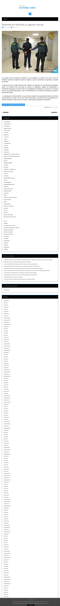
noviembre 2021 (7, 423)
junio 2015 (6, 590)
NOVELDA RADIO (7, 199)
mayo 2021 (6, 436)
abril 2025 (6, 335)
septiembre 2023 (7, 376)
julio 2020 (6, 458)
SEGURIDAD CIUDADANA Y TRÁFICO (16, 104)
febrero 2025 (6, 339)
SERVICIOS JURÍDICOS (8, 229)
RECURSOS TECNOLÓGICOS (10, 216)
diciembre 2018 (7, 499)
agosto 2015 (6, 585)
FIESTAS (5, 160)
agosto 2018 (6, 508)
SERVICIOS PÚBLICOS (8, 232)
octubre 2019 (6, 477)
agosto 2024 (6, 352)
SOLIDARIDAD (7, 240)
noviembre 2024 (7, 346)
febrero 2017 (6, 546)
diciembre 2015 (7, 577)
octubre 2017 (6, 529)
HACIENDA (6, 165)
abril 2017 (6, 542)
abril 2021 (6, 438)
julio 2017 (6, 536)
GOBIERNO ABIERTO (8, 162)
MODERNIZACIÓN (7, 191)
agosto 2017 (6, 534)
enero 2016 (6, 575)
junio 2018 (6, 512)
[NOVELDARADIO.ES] (30, 9)
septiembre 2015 (7, 583)
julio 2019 (6, 484)
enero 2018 (6, 523)
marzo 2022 (6, 415)
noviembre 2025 (7, 320)
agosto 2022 (6, 404)
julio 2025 (6, 328)
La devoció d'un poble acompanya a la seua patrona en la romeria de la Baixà (19, 279)
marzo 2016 (6, 570)
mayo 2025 (6, 333)
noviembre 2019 (7, 475)
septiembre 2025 (7, 324)
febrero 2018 (6, 521)
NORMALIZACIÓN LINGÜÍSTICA (10, 197)
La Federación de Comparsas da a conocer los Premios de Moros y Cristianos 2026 (20, 274)
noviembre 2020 (7, 449)
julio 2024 (6, 354)
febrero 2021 (6, 443)
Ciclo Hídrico (6, 137)
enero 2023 (6, 393)
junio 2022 (6, 408)
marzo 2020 (6, 467)
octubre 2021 (6, 426)
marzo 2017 (6, 544)
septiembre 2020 (7, 454)
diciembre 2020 (7, 447)
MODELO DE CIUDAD (8, 188)
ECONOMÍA (6, 150)
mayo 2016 (6, 566)
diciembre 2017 (7, 525)
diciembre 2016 (7, 551)
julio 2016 (6, 562)
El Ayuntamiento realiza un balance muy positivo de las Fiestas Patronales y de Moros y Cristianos (23, 268)
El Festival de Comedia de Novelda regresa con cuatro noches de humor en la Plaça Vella (22, 266)
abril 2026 (6, 309)
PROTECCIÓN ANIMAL (8, 214)
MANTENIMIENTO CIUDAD (9, 178)
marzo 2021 (6, 441)
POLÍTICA (6, 212)
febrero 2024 (6, 365)
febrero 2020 (6, 469)
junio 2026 (6, 305)
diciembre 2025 (7, 317)
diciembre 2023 (7, 369)
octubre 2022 (6, 400)
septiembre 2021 (7, 428)
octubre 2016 (6, 555)
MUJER (5, 195)
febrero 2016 (6, 572)
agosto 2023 (6, 378)
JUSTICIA (6, 173)
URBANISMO (6, 247)
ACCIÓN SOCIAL (7, 124)
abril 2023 (6, 387)
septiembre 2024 (7, 350)
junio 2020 (6, 460)
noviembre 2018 (7, 501)
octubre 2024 (6, 348)
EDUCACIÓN (6, 152)
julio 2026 (6, 302)
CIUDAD (5, 139)
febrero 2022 (6, 417)
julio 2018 (6, 510)
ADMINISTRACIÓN (7, 128)
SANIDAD (6, 223)
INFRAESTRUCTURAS (8, 171)
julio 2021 (6, 432)
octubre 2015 (6, 581)
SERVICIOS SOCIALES (8, 234)
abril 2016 (6, 568)
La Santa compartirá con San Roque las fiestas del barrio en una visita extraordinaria (20, 264)
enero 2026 (6, 315)
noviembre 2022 (7, 397)
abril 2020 (6, 464)
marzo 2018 (6, 518)
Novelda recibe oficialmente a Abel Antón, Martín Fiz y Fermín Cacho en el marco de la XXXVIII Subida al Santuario (26, 270)
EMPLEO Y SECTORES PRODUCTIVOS (12, 156)
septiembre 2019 (7, 480)
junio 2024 (6, 356)
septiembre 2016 (7, 557)
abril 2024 (6, 361)
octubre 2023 (6, 374)
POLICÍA (5, 210)
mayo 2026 (6, 307)
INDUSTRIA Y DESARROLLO (10, 169)
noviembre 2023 (7, 371)
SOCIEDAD (6, 238)
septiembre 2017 (7, 531)
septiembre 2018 (7, 505)
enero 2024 (6, 367)
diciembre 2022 (7, 395)
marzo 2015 (6, 596)
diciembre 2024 (7, 343)
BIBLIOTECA (6, 134)
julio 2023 (6, 380)
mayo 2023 (6, 384)
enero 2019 (6, 497)
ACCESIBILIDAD (7, 121)
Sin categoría (6, 236)
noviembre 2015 (7, 579)
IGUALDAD (6, 167)
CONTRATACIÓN (7, 143)
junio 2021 (6, 434)
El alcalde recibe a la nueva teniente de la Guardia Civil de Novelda (17, 261)
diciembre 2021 (7, 421)
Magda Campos (7, 27)
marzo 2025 (6, 337)
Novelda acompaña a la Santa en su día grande (13, 277)
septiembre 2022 (7, 402)
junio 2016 (6, 564)
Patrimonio (6, 208)
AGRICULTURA (7, 130)
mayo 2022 (6, 410)
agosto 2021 (6, 430)
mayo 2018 (6, 514)
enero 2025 (6, 341)
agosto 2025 (6, 326)
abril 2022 (6, 413)
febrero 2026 (6, 313)
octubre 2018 (6, 503)
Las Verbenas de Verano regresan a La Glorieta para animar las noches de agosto (20, 272)
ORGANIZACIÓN (7, 204)
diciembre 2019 (7, 473)
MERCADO (6, 186)
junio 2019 (6, 486)
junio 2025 (6, 330)
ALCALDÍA (6, 132)
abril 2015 (6, 594)
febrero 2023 (6, 391)
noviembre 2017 (7, 527)
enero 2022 (6, 419)
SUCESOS (6, 242)
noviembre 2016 (7, 553)
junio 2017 (6, 538)
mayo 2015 (6, 592)
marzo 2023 (6, 389)
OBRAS (5, 201)
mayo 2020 (6, 462)
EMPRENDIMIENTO (8, 158)
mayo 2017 (6, 540)
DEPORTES (6, 147)
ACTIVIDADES (7, 126)
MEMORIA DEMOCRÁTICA (9, 184)
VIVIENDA (6, 249)
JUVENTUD (6, 175)
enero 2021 (6, 445)
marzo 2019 (6, 492)
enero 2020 (6, 471)
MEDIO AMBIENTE (7, 182)
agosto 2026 (6, 300)
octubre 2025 (6, 322)
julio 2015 (6, 587)
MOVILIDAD (6, 193)
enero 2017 (6, 549)
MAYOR (5, 180)
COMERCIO (6, 141)
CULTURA (6, 145)
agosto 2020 (6, 456)
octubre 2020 (6, 451)
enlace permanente (54, 107)
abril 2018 (6, 516)
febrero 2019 (6, 495)
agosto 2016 (6, 559)
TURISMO (6, 245)
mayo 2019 (6, 488)
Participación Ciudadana (9, 206)
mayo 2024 (6, 359)
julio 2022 (6, 406)
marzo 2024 (6, 363)
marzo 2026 (6, 311)
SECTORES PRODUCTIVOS (9, 225)
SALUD (5, 221)
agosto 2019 (6, 482)
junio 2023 (6, 382)
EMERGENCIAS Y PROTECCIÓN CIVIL (12, 154)
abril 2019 (6, 490)
